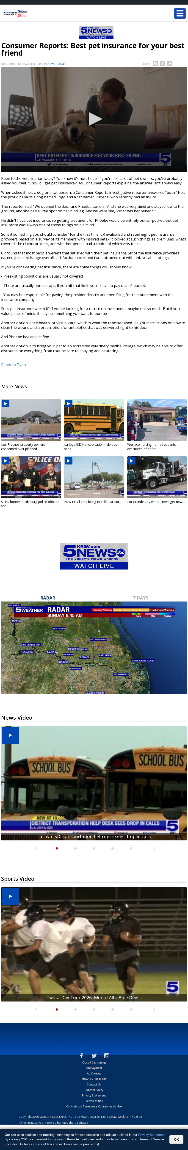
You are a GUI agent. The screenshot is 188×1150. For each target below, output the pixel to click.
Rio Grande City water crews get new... (155, 501)
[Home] (31, 13)
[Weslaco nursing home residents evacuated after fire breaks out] (157, 420)
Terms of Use (94, 1101)
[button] (94, 119)
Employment (94, 1068)
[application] (94, 119)
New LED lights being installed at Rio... (92, 501)
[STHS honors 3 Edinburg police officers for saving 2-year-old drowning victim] (31, 477)
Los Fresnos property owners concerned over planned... (23, 446)
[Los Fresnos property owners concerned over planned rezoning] (31, 420)
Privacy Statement (94, 1095)
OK (176, 1139)
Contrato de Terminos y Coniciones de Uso (94, 1106)
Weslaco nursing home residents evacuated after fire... (151, 446)
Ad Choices (94, 1073)
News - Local (56, 64)
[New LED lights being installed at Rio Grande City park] (94, 477)
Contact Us (94, 1084)
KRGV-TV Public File (94, 1079)
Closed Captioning (94, 1062)
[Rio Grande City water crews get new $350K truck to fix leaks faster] (157, 477)
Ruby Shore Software (75, 1123)
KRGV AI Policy (94, 1090)
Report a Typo (13, 364)
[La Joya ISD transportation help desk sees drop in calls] (94, 420)
